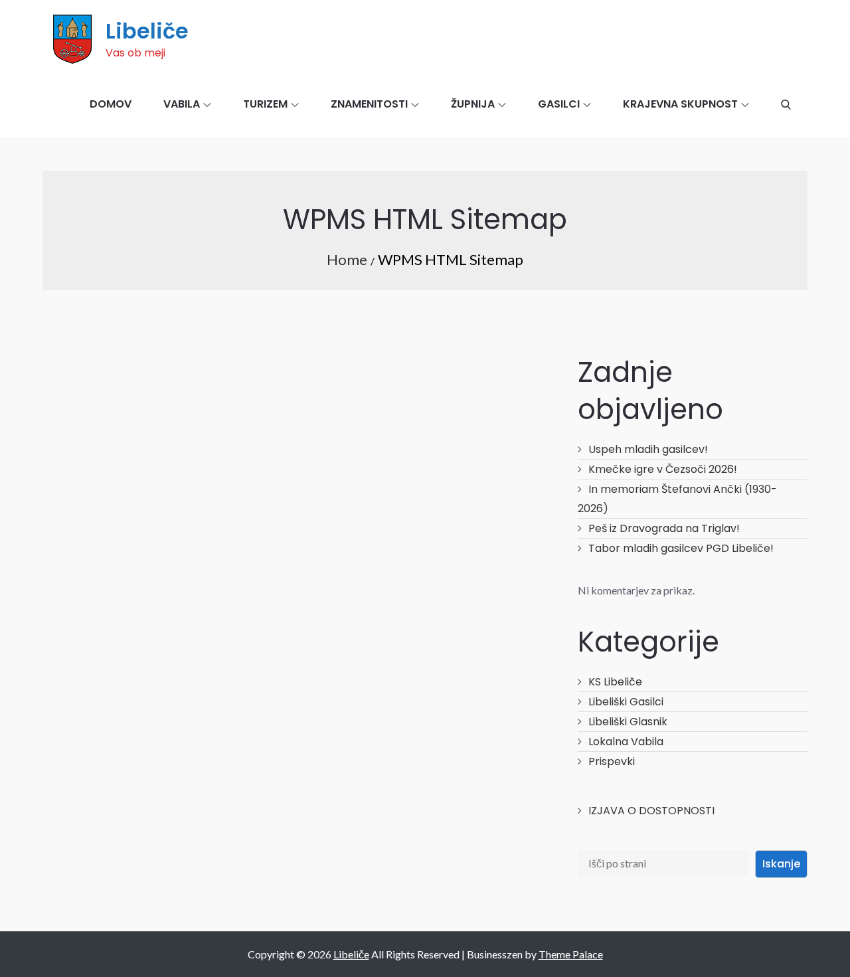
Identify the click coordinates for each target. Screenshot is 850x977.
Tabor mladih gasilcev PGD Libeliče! (681, 548)
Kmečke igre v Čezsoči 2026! (662, 469)
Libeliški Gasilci (625, 701)
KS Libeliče (615, 681)
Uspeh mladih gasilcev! (648, 449)
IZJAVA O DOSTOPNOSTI (651, 810)
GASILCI (559, 104)
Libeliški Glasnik (627, 721)
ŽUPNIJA (473, 104)
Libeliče (147, 31)
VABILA (181, 104)
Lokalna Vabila (625, 741)
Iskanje (781, 863)
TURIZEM (265, 104)
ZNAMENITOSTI (369, 104)
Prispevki (611, 761)
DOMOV (110, 104)
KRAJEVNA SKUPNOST (680, 104)
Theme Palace (571, 954)
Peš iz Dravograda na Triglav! (664, 528)
